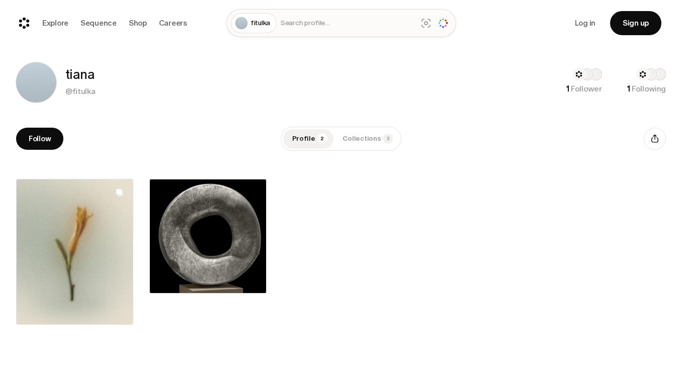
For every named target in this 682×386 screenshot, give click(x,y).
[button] (36, 82)
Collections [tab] (366, 138)
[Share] (655, 139)
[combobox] (347, 23)
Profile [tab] (308, 138)
